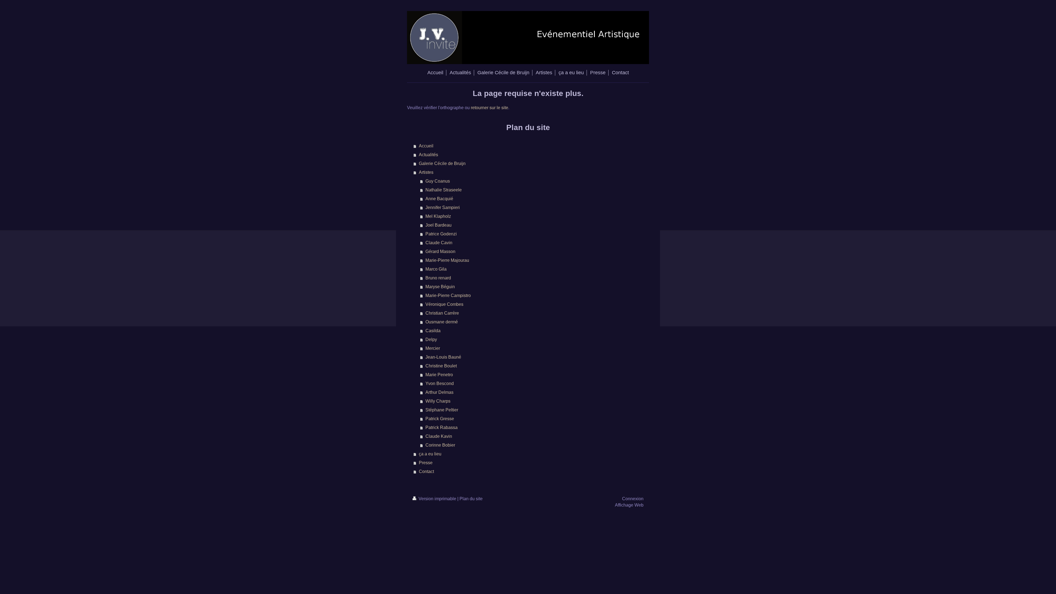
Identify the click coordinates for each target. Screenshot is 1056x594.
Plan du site (471, 498)
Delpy (431, 339)
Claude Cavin (438, 242)
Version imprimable (437, 498)
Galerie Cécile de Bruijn (442, 163)
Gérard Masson (440, 251)
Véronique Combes (444, 304)
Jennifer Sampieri (442, 207)
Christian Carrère (442, 313)
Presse (426, 462)
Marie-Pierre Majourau (447, 260)
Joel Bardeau (438, 225)
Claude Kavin (438, 436)
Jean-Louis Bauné (443, 357)
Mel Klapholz (438, 216)
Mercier (432, 348)
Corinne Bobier (440, 445)
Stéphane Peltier (441, 410)
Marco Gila (436, 269)
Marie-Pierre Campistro (448, 295)
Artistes (426, 172)
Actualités (428, 154)
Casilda (433, 330)
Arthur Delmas (439, 392)
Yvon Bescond (439, 383)
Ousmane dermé (441, 322)
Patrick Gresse (439, 418)
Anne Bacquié (439, 198)
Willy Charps (437, 401)
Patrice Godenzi (441, 234)
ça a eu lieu (430, 454)
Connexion (633, 498)
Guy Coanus (437, 181)
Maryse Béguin (440, 286)
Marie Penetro (439, 374)
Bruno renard (438, 278)
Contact (426, 471)
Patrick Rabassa (441, 427)
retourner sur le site (489, 107)
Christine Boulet (441, 366)
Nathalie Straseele (443, 190)
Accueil (426, 146)
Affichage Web (629, 505)
